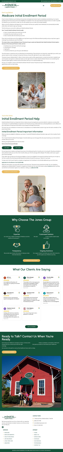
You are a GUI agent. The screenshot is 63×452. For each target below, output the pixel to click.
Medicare (11, 19)
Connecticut (22, 238)
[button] (44, 6)
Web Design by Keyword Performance (42, 450)
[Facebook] (3, 427)
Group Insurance (34, 342)
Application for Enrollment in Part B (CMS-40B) (12, 162)
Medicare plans (41, 236)
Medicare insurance (27, 344)
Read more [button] (25, 287)
